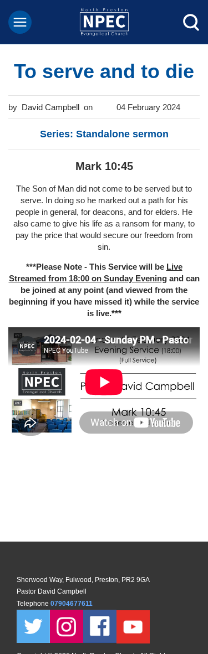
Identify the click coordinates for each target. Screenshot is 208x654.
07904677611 (72, 603)
